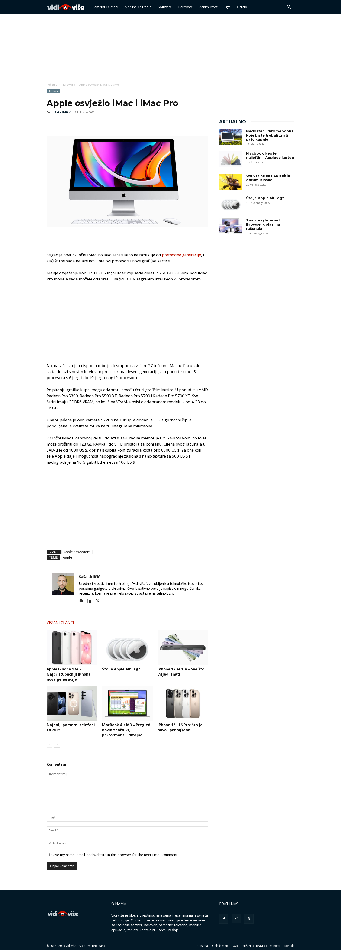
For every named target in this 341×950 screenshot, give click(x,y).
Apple (67, 557)
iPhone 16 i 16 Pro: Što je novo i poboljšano (180, 727)
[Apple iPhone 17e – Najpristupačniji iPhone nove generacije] (72, 647)
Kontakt (289, 946)
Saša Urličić (63, 112)
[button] (288, 7)
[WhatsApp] (72, 122)
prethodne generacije (181, 254)
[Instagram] (83, 601)
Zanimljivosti (208, 7)
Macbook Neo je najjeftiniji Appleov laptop (270, 155)
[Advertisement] (170, 49)
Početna (52, 85)
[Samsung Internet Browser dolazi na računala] (230, 226)
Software (165, 7)
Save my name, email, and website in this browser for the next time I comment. (114, 854)
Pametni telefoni (105, 7)
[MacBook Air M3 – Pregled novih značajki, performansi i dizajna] (127, 703)
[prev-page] (49, 745)
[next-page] (57, 745)
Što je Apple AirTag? (121, 669)
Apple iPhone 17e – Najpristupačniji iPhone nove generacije (69, 674)
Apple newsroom (77, 552)
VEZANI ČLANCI (60, 622)
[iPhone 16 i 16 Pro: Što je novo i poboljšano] (183, 703)
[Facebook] (51, 122)
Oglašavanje (220, 946)
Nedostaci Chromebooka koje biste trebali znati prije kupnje (270, 135)
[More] (83, 122)
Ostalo (242, 7)
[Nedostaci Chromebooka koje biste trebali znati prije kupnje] (230, 137)
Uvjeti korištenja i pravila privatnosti (256, 946)
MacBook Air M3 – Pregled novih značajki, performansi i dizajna (126, 730)
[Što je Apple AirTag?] (127, 647)
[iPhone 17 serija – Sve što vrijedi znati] (183, 647)
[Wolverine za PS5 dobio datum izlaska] (230, 182)
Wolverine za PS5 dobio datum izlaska (268, 177)
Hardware (185, 7)
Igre (228, 7)
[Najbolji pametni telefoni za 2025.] (72, 703)
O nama (202, 946)
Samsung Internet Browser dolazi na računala (263, 224)
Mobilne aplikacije (138, 7)
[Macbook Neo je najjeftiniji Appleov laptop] (230, 159)
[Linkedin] (91, 601)
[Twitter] (62, 122)
